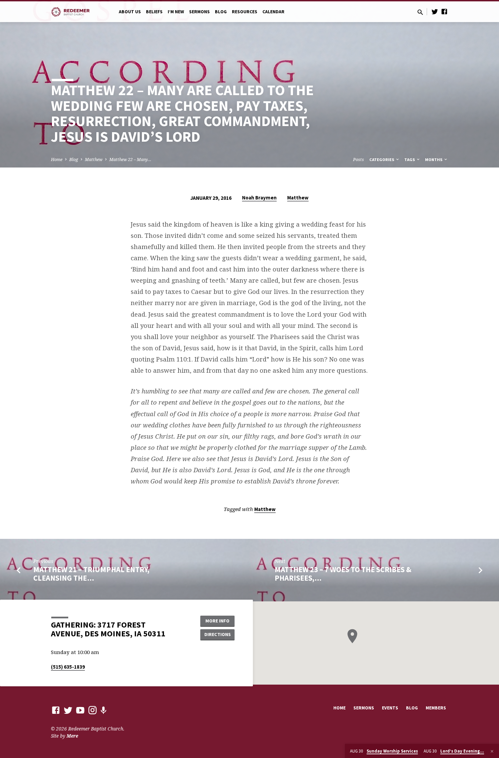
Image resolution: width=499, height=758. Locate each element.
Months (434, 159)
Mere (72, 736)
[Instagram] (92, 710)
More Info (217, 621)
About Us (130, 12)
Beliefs (154, 12)
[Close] (492, 751)
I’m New (176, 12)
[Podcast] (103, 710)
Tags (410, 159)
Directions (217, 634)
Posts (358, 159)
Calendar (273, 12)
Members (436, 708)
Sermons (199, 12)
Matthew (94, 159)
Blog (221, 12)
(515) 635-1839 (68, 667)
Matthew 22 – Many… (130, 159)
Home (56, 159)
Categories (382, 159)
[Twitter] (435, 11)
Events (390, 708)
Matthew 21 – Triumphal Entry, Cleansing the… (91, 574)
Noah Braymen (259, 197)
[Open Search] (420, 12)
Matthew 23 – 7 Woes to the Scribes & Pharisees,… (343, 574)
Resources (244, 12)
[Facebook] (444, 11)
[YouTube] (80, 710)
